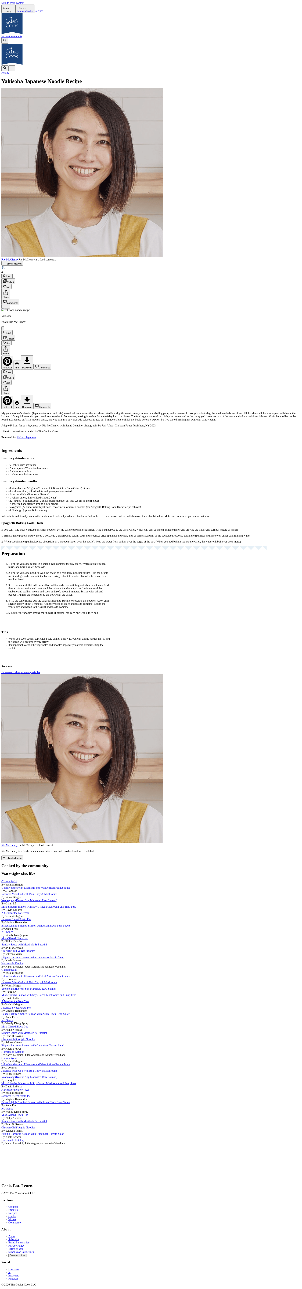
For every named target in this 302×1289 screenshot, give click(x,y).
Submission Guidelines (21, 1251)
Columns (13, 1206)
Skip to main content (12, 2)
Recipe (5, 72)
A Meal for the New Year (15, 912)
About (11, 1236)
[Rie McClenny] (82, 841)
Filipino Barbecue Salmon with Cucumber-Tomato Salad (32, 957)
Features (13, 1209)
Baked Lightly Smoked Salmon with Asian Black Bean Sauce (35, 925)
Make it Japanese (26, 437)
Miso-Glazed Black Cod (14, 938)
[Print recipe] (5, 306)
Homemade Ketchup (12, 963)
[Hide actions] (2, 328)
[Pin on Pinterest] (2, 306)
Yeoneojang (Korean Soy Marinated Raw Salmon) (29, 900)
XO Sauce (7, 931)
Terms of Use (15, 1248)
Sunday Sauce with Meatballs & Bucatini (24, 944)
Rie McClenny (9, 845)
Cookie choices (17, 1255)
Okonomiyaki (9, 881)
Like (8, 287)
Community (15, 36)
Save (8, 276)
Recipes (38, 10)
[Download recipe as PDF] (8, 306)
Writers (5, 36)
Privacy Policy (16, 1245)
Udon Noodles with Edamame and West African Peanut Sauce (35, 887)
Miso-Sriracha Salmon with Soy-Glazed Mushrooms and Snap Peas (38, 906)
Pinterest (13, 1278)
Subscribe (13, 1239)
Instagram (13, 1275)
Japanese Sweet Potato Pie (16, 919)
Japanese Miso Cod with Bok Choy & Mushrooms (29, 894)
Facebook (13, 1269)
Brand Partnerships (18, 1242)
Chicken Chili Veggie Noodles (18, 950)
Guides (12, 1216)
